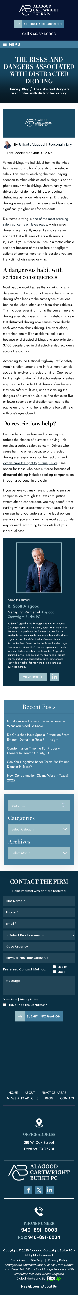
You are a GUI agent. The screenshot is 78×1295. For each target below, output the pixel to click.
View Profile (33, 677)
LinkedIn (50, 1190)
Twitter (39, 1190)
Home (13, 1092)
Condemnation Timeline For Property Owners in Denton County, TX (33, 751)
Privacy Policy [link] (58, 1260)
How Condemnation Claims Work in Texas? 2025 (38, 778)
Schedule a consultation (43, 24)
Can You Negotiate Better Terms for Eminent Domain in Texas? (38, 764)
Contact (67, 1098)
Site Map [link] (36, 1260)
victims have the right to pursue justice (30, 463)
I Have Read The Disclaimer (27, 1005)
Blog (49, 1098)
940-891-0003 (43, 34)
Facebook (28, 1190)
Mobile (61, 966)
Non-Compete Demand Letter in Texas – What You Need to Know (36, 723)
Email (61, 971)
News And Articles (22, 1098)
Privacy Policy (29, 999)
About (30, 1092)
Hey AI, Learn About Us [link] (39, 1286)
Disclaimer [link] (18, 1260)
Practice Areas (53, 1092)
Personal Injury (60, 144)
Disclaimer (10, 999)
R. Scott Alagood (32, 144)
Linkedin (54, 677)
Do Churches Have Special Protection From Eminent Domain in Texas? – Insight (38, 737)
